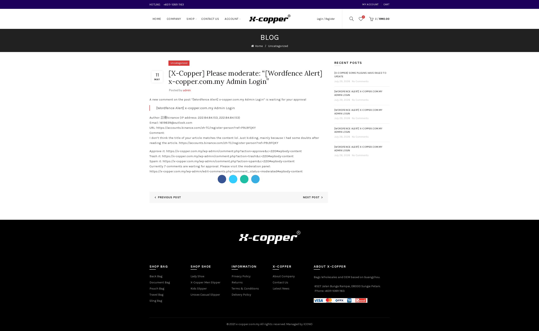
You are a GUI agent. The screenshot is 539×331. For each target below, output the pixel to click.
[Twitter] (233, 179)
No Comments (360, 81)
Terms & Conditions (245, 288)
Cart (386, 4)
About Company (284, 276)
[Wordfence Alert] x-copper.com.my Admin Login (195, 108)
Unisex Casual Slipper (205, 294)
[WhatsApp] (244, 179)
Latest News (281, 288)
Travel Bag (156, 294)
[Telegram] (255, 179)
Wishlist (363, 17)
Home (156, 19)
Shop (191, 19)
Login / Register (326, 18)
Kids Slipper (199, 288)
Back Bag (155, 276)
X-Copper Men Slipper (205, 282)
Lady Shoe (197, 276)
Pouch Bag (156, 288)
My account (370, 4)
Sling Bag (155, 301)
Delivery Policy (241, 294)
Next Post (311, 197)
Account (232, 19)
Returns (237, 282)
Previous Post (169, 197)
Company (174, 19)
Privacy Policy (241, 276)
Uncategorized (278, 46)
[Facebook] (222, 179)
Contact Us (210, 19)
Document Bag (159, 282)
